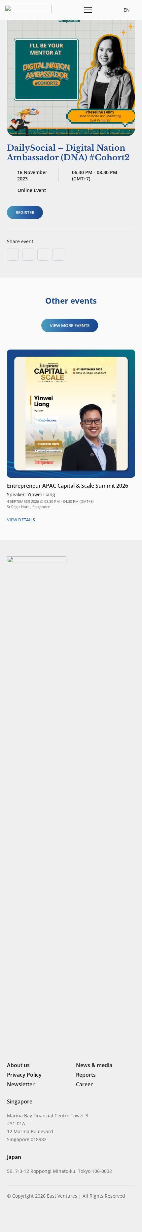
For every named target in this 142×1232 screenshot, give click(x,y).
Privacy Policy (24, 1074)
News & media (94, 1065)
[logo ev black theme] (28, 9)
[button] (103, 10)
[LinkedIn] (9, 1217)
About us (18, 1065)
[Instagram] (20, 1217)
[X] (32, 1218)
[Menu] (87, 10)
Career (84, 1084)
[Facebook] (43, 1217)
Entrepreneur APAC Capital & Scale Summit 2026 (67, 485)
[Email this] (13, 254)
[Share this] (28, 254)
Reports (86, 1074)
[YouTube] (54, 1217)
